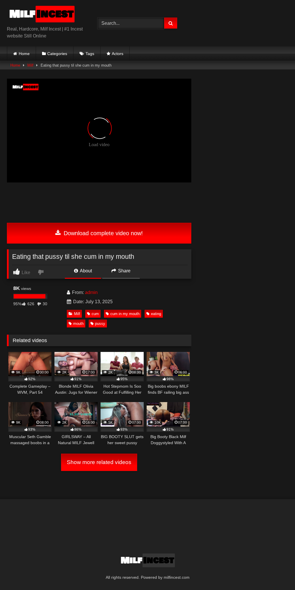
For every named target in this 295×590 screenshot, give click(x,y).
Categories (57, 53)
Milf (30, 65)
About (85, 270)
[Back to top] (277, 572)
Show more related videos (99, 462)
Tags (90, 53)
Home (24, 53)
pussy (100, 323)
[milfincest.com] (45, 15)
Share (124, 270)
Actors (117, 53)
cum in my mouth (124, 314)
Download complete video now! (102, 233)
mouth (78, 323)
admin (91, 292)
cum (95, 314)
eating (156, 314)
